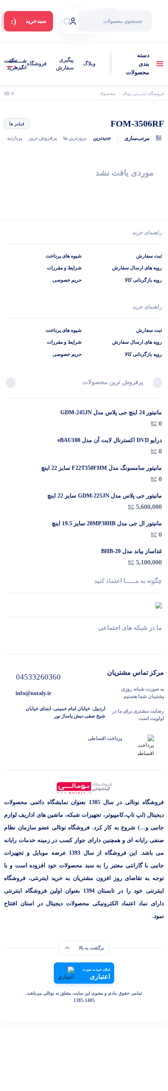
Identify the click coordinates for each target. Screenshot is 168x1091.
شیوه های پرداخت (64, 256)
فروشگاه (36, 63)
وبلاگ (89, 63)
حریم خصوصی (67, 280)
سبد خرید (12, 64)
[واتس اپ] (159, 643)
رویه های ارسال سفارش (137, 268)
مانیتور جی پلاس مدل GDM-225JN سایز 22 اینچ (104, 496)
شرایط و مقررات (64, 268)
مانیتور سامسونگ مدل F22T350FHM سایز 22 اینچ (101, 468)
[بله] (9, 643)
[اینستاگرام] (84, 643)
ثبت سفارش (149, 256)
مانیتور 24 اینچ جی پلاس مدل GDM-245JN (111, 412)
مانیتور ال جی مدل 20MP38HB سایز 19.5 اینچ (107, 523)
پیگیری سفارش (65, 64)
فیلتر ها (16, 124)
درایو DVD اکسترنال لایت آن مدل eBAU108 (109, 440)
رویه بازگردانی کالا (143, 280)
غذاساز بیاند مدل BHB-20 (131, 551)
